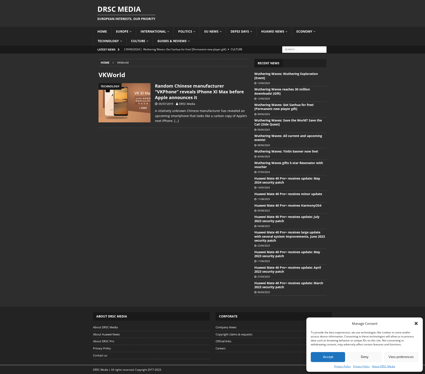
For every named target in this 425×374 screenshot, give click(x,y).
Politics (185, 31)
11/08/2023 (263, 199)
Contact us (100, 355)
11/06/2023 (263, 261)
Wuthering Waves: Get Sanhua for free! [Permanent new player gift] (284, 107)
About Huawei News (106, 334)
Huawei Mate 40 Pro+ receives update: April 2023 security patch (287, 269)
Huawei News (272, 31)
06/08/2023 (263, 210)
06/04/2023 (263, 292)
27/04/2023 (263, 276)
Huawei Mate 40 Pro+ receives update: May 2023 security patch (287, 254)
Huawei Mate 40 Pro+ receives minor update (288, 194)
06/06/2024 (263, 156)
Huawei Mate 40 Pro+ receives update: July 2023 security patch (286, 219)
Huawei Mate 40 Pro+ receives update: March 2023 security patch (288, 285)
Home (102, 31)
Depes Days (240, 31)
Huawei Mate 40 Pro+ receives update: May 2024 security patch (287, 180)
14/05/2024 (263, 187)
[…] (176, 121)
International (153, 31)
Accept (328, 357)
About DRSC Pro (103, 341)
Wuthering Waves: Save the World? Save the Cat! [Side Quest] (288, 122)
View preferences (401, 357)
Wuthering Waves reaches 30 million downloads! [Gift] (282, 91)
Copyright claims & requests (234, 334)
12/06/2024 (263, 83)
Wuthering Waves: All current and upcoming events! (288, 138)
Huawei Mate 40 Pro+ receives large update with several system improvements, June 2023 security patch (289, 236)
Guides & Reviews (172, 41)
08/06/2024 (263, 145)
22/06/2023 (263, 245)
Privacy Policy (342, 366)
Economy (304, 31)
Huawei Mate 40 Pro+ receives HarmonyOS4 (287, 205)
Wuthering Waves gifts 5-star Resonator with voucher (288, 165)
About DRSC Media (383, 366)
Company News (226, 327)
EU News (211, 31)
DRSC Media (187, 104)
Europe (122, 31)
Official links (223, 341)
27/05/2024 (263, 172)
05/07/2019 (165, 104)
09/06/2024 (263, 114)
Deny (365, 357)
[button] (416, 323)
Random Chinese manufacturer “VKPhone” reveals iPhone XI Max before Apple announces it (199, 91)
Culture (138, 41)
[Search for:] (304, 49)
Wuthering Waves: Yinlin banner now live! (286, 151)
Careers (221, 348)
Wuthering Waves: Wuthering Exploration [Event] (286, 76)
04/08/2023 (263, 226)
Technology (108, 41)
